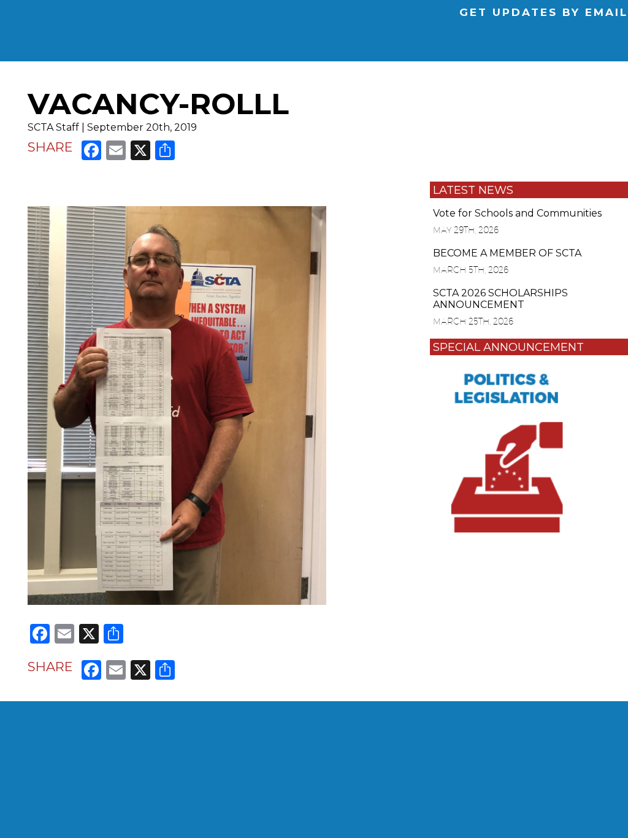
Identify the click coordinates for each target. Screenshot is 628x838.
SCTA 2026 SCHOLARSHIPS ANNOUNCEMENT (500, 298)
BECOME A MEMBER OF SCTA (507, 253)
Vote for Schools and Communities (517, 213)
